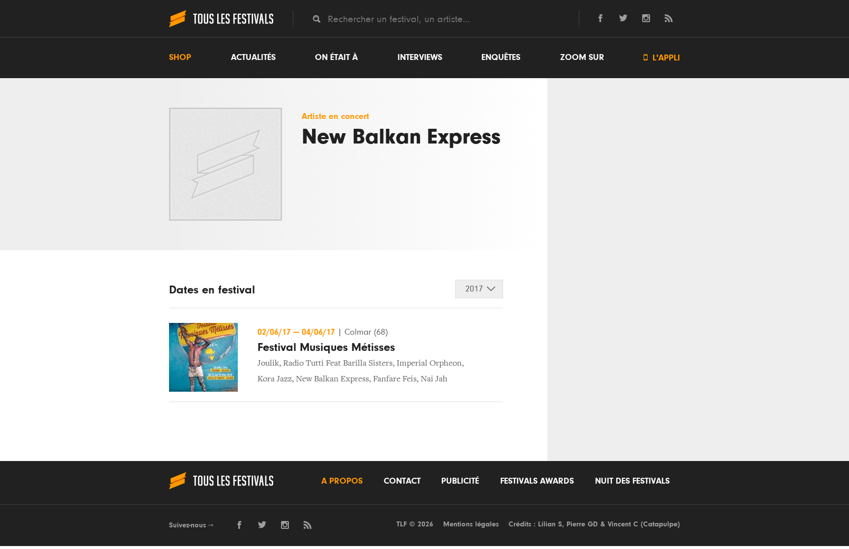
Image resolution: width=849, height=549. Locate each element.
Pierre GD (582, 524)
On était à (336, 57)
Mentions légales (471, 524)
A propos (342, 481)
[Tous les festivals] (221, 26)
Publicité (460, 481)
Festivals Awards (537, 481)
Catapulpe (660, 524)
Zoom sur (582, 57)
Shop (180, 57)
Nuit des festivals (632, 481)
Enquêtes (500, 57)
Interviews (419, 57)
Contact (402, 481)
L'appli (662, 57)
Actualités (253, 57)
